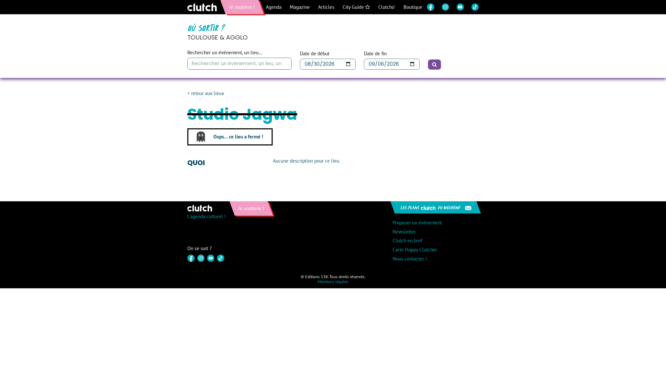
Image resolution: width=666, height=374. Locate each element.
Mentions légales (333, 281)
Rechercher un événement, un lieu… (224, 53)
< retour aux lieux (205, 93)
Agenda (273, 7)
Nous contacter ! (410, 259)
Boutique (413, 7)
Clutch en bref (407, 240)
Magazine (300, 7)
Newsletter (404, 232)
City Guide (354, 7)
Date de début (314, 54)
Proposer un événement (417, 222)
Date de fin (375, 54)
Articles (326, 7)
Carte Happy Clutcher (415, 249)
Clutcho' (386, 7)
